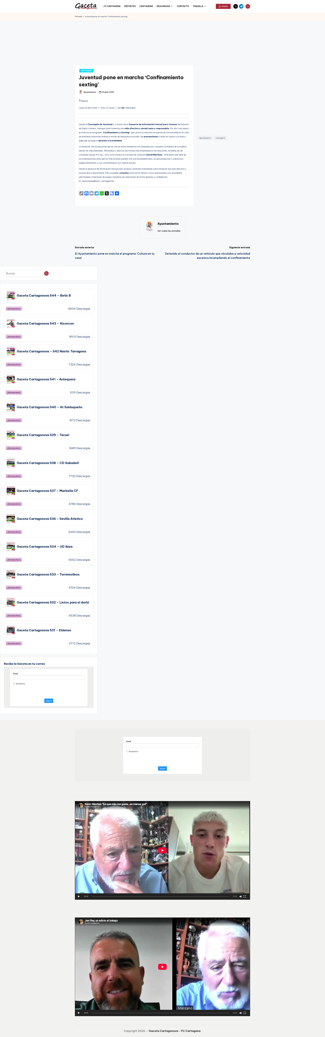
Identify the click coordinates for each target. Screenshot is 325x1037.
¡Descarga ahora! (13, 308)
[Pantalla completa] (244, 896)
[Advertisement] (162, 39)
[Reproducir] (78, 896)
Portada (78, 16)
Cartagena (220, 138)
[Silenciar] (240, 896)
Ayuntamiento (205, 138)
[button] (223, 6)
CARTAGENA (86, 71)
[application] (162, 850)
